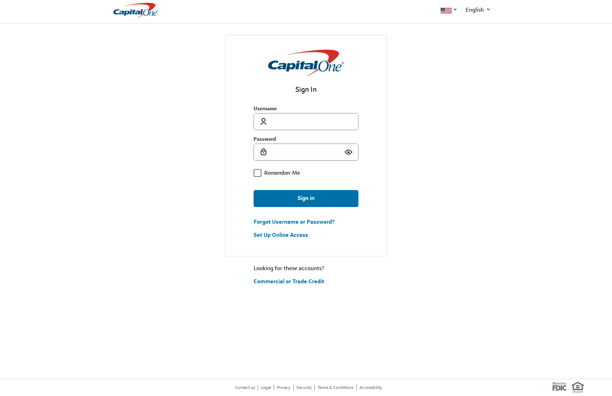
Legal (266, 387)
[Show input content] (348, 152)
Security (304, 387)
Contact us (245, 387)
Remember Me (282, 173)
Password (265, 139)
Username (265, 108)
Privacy (283, 387)
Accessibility (370, 387)
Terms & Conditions (335, 387)
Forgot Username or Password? (294, 222)
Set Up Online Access (281, 235)
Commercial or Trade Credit (289, 281)
